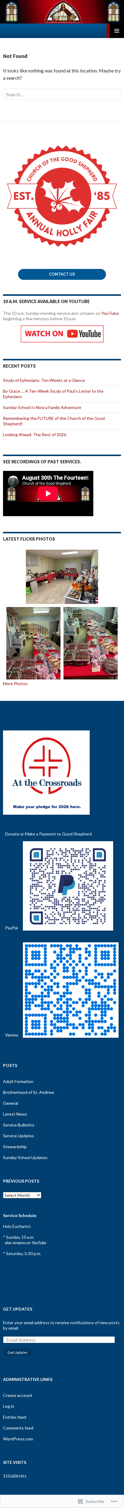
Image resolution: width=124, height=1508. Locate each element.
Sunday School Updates (25, 1157)
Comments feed (18, 1427)
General (10, 1103)
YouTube (110, 313)
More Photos (15, 683)
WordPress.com (18, 1438)
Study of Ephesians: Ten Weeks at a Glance (44, 380)
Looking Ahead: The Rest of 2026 (34, 434)
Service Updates (18, 1135)
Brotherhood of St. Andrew (28, 1092)
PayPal (11, 927)
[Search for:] (62, 94)
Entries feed (14, 1417)
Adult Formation (18, 1081)
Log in (8, 1406)
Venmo (11, 1034)
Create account (18, 1395)
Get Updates (17, 1309)
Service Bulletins (18, 1124)
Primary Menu (117, 31)
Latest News (15, 1114)
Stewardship (15, 1146)
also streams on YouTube (25, 1242)
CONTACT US (62, 274)
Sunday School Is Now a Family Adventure (42, 407)
